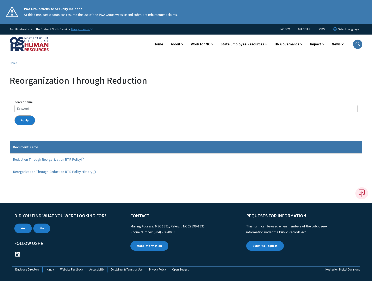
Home (158, 44)
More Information (149, 246)
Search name (24, 102)
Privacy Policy (157, 269)
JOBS (321, 29)
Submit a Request (265, 246)
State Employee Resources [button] (242, 44)
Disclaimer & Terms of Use (127, 269)
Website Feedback (71, 269)
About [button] (175, 44)
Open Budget (180, 269)
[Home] (34, 39)
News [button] (336, 44)
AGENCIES (304, 29)
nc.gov (50, 269)
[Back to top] (361, 193)
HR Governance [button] (287, 44)
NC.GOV (285, 29)
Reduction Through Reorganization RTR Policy (47, 159)
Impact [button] (315, 44)
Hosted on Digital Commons (342, 269)
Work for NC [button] (200, 44)
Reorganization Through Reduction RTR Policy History (52, 171)
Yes (23, 228)
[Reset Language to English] (335, 29)
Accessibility (96, 269)
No (42, 228)
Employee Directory (27, 269)
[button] (357, 44)
